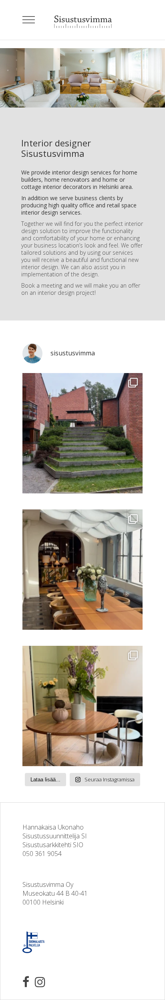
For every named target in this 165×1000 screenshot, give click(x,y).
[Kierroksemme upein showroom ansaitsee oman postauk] (82, 569)
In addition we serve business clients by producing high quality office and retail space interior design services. (79, 205)
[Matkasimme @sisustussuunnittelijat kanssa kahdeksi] (82, 433)
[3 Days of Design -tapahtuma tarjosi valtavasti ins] (82, 706)
